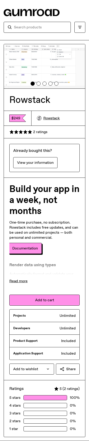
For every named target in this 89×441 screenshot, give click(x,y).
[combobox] (40, 27)
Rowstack (51, 118)
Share (71, 369)
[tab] (33, 84)
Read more (18, 281)
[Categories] (79, 27)
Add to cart (44, 300)
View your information (35, 162)
